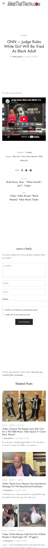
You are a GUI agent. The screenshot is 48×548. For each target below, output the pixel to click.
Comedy (24, 35)
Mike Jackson (17, 57)
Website (5, 299)
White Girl (24, 160)
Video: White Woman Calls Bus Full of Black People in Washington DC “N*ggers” (24, 536)
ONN (40, 156)
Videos (20, 480)
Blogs (4, 425)
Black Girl (16, 156)
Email (6, 292)
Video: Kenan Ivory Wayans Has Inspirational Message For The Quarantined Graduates (24, 485)
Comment (8, 265)
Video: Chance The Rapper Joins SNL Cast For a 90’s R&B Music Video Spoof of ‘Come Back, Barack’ (24, 431)
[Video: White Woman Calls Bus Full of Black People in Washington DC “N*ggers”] (24, 515)
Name (7, 283)
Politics (20, 425)
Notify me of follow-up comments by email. (21, 310)
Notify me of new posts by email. (17, 314)
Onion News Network (29, 156)
